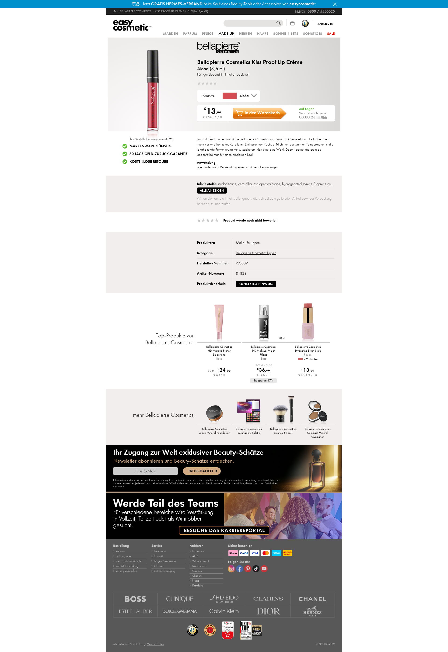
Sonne (279, 33)
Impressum (198, 551)
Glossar (158, 566)
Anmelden (325, 24)
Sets (294, 33)
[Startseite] (115, 11)
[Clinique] (180, 599)
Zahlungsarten (124, 556)
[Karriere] (224, 516)
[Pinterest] (248, 569)
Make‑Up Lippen (248, 243)
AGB (195, 556)
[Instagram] (231, 569)
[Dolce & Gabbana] (180, 611)
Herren (245, 33)
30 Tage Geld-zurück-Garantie (159, 154)
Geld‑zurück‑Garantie (128, 561)
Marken (170, 33)
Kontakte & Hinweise (256, 284)
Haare (263, 33)
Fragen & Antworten (165, 561)
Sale (331, 33)
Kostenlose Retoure (149, 161)
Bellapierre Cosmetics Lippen (256, 253)
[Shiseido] (224, 599)
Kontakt (158, 556)
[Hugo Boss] (135, 599)
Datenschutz (199, 566)
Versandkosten (155, 644)
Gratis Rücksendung (127, 566)
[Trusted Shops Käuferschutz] (305, 23)
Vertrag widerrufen (126, 571)
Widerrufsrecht (200, 561)
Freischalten (201, 471)
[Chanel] (312, 599)
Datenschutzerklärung (211, 480)
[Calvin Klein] (224, 611)
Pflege (208, 33)
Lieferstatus (160, 551)
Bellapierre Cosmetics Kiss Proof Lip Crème (250, 62)
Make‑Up (226, 34)
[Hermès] (312, 611)
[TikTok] (256, 569)
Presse (195, 581)
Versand (120, 551)
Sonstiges (312, 33)
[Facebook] (240, 569)
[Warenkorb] (292, 23)
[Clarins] (268, 599)
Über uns (197, 576)
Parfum (190, 33)
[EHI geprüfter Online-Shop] (210, 630)
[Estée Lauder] (135, 611)
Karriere (197, 585)
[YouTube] (264, 569)
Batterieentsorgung (164, 571)
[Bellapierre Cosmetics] (225, 47)
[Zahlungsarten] (281, 552)
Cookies (197, 571)
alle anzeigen (212, 190)
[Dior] (268, 611)
